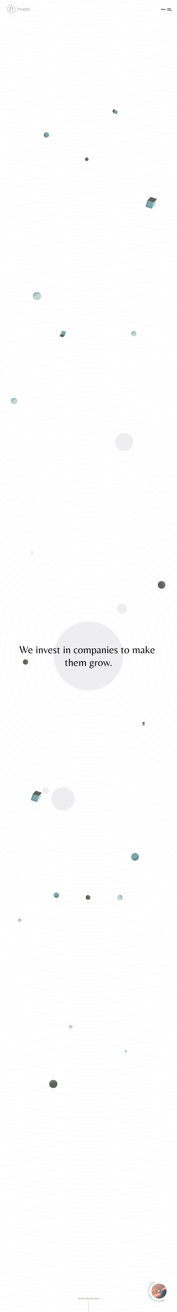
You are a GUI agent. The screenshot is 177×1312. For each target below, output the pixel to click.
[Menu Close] (172, 9)
